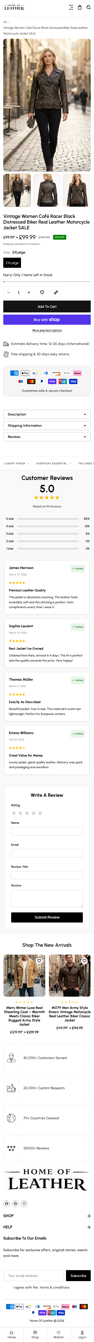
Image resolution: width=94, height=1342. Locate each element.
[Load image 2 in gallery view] (47, 190)
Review (16, 885)
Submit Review (47, 917)
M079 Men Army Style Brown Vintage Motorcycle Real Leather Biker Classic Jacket (70, 1014)
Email (15, 845)
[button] (71, 7)
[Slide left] (7, 190)
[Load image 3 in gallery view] (76, 190)
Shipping (8, 244)
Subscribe (78, 1276)
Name (15, 823)
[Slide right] (87, 190)
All (5, 22)
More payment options (47, 330)
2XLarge (12, 263)
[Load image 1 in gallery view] (17, 190)
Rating (15, 805)
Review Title (19, 867)
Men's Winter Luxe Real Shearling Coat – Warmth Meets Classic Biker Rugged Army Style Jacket (24, 1016)
